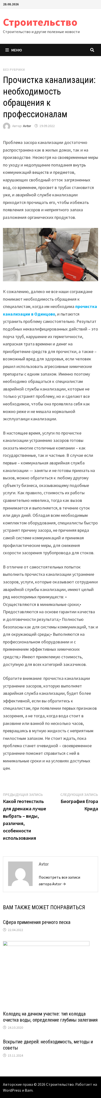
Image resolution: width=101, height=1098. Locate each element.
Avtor (27, 126)
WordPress (12, 1090)
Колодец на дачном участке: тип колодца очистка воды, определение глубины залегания (50, 1017)
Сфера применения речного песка (36, 922)
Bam (29, 1090)
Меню (16, 49)
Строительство (40, 22)
